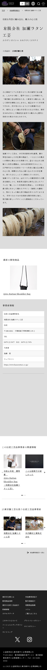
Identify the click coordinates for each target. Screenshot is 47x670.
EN (27, 3)
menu (43, 3)
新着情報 (5, 609)
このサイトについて (9, 620)
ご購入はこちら (31, 613)
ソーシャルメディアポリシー (12, 626)
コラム (27, 609)
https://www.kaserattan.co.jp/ (16, 364)
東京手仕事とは (8, 597)
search (38, 3)
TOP (3, 10)
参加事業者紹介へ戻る (37, 552)
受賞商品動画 (30, 605)
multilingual (33, 3)
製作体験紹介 (30, 601)
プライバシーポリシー (32, 620)
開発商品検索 (7, 601)
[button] (44, 472)
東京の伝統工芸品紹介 (10, 605)
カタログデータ (8, 613)
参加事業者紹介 (15, 10)
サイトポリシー (30, 626)
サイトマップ (7, 632)
